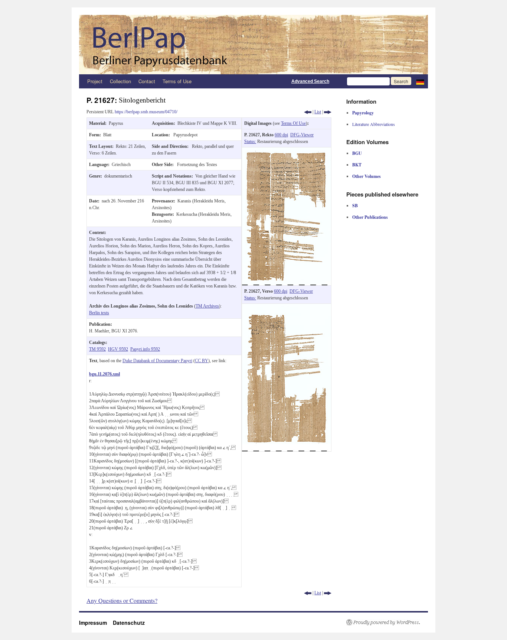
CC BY (201, 360)
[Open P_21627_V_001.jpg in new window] (286, 307)
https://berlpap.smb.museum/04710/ (146, 111)
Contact (146, 81)
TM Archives (207, 306)
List (317, 111)
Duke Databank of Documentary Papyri (157, 360)
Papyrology (363, 113)
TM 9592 (97, 349)
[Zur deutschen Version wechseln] (420, 81)
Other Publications (370, 217)
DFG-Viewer (302, 134)
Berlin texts (99, 312)
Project (94, 81)
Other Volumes (366, 176)
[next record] (327, 111)
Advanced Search (310, 81)
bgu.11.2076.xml (104, 374)
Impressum (96, 622)
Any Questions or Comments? (121, 600)
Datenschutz (129, 622)
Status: (250, 141)
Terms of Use (177, 81)
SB (355, 205)
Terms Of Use (293, 123)
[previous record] (307, 111)
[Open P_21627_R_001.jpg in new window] (286, 150)
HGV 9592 (118, 349)
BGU (357, 153)
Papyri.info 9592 (145, 349)
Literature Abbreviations (373, 124)
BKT (357, 165)
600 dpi (281, 134)
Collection (120, 81)
